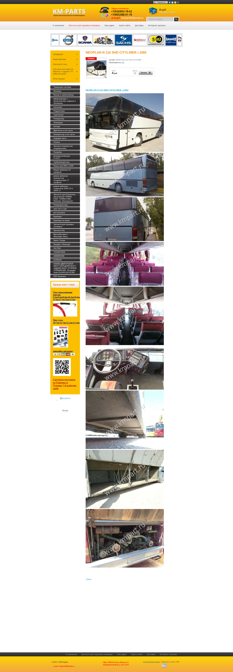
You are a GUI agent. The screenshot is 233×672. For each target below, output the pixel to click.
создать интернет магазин (151, 662)
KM (123, 63)
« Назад (88, 579)
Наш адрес (109, 25)
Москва (65, 410)
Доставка (139, 25)
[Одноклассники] (175, 2)
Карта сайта (124, 25)
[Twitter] (172, 2)
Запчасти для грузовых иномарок (84, 25)
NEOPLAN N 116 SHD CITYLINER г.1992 (107, 90)
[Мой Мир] (178, 2)
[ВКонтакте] (169, 2)
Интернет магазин (156, 25)
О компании (58, 25)
